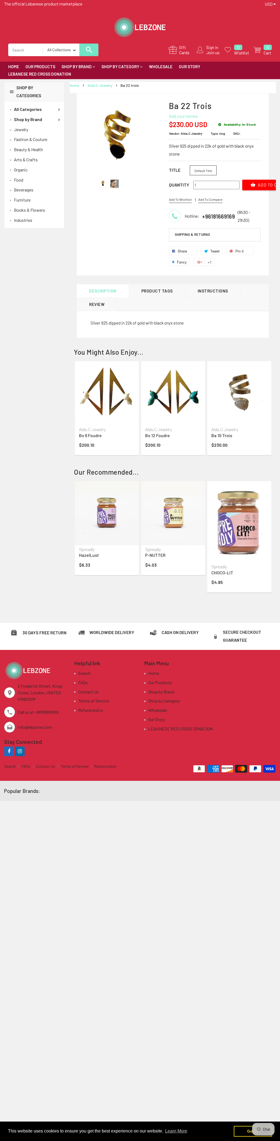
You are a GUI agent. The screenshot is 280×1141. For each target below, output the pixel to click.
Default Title (203, 171)
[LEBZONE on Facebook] (9, 751)
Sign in (212, 47)
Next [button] (262, 401)
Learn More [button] (176, 1131)
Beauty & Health (28, 149)
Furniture (22, 199)
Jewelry (21, 129)
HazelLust (89, 555)
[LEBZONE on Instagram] (20, 751)
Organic (21, 169)
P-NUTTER (155, 555)
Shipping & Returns (192, 234)
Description (102, 290)
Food (18, 179)
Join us (213, 52)
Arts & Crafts (26, 159)
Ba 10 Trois (221, 435)
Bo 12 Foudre (157, 435)
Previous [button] (83, 401)
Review (96, 304)
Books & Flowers (29, 210)
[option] (103, 183)
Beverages (23, 189)
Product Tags (157, 290)
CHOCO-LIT (222, 572)
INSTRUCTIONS (213, 290)
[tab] (214, 234)
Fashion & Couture (30, 139)
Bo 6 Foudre (90, 435)
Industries (23, 220)
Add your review (183, 116)
